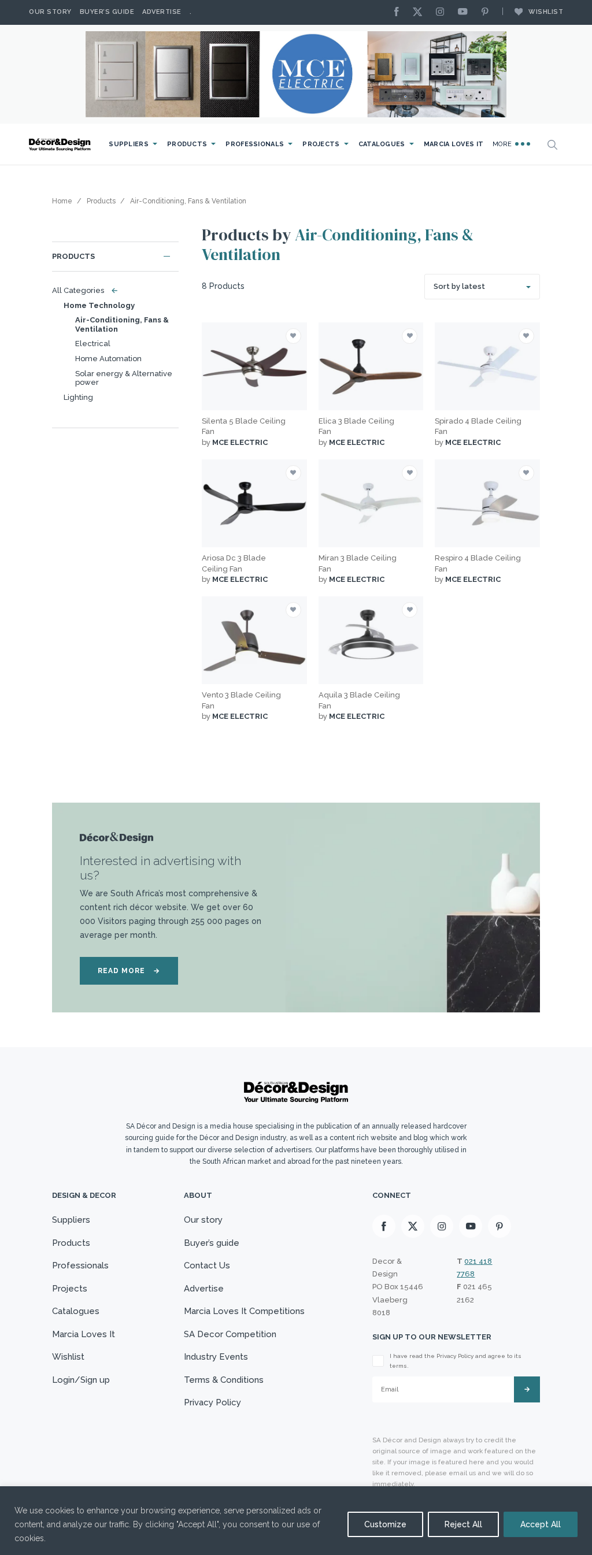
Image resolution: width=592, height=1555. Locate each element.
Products (187, 144)
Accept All (540, 1524)
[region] (296, 1520)
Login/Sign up (81, 1380)
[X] (420, 12)
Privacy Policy (212, 1402)
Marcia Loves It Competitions (244, 1311)
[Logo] (60, 145)
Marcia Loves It (454, 144)
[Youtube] (465, 12)
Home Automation (108, 358)
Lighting (78, 397)
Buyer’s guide (211, 1243)
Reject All (463, 1524)
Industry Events (216, 1357)
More (503, 144)
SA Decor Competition (230, 1334)
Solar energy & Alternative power (123, 378)
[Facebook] (399, 12)
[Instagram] (443, 12)
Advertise (162, 12)
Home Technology (99, 305)
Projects (320, 144)
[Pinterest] (488, 12)
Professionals (254, 144)
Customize (385, 1524)
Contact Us (207, 1265)
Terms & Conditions (224, 1380)
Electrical (92, 343)
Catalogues (381, 144)
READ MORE (129, 971)
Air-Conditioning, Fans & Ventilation (122, 324)
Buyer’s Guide (107, 12)
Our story (50, 12)
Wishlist (545, 12)
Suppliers (129, 144)
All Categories (82, 290)
